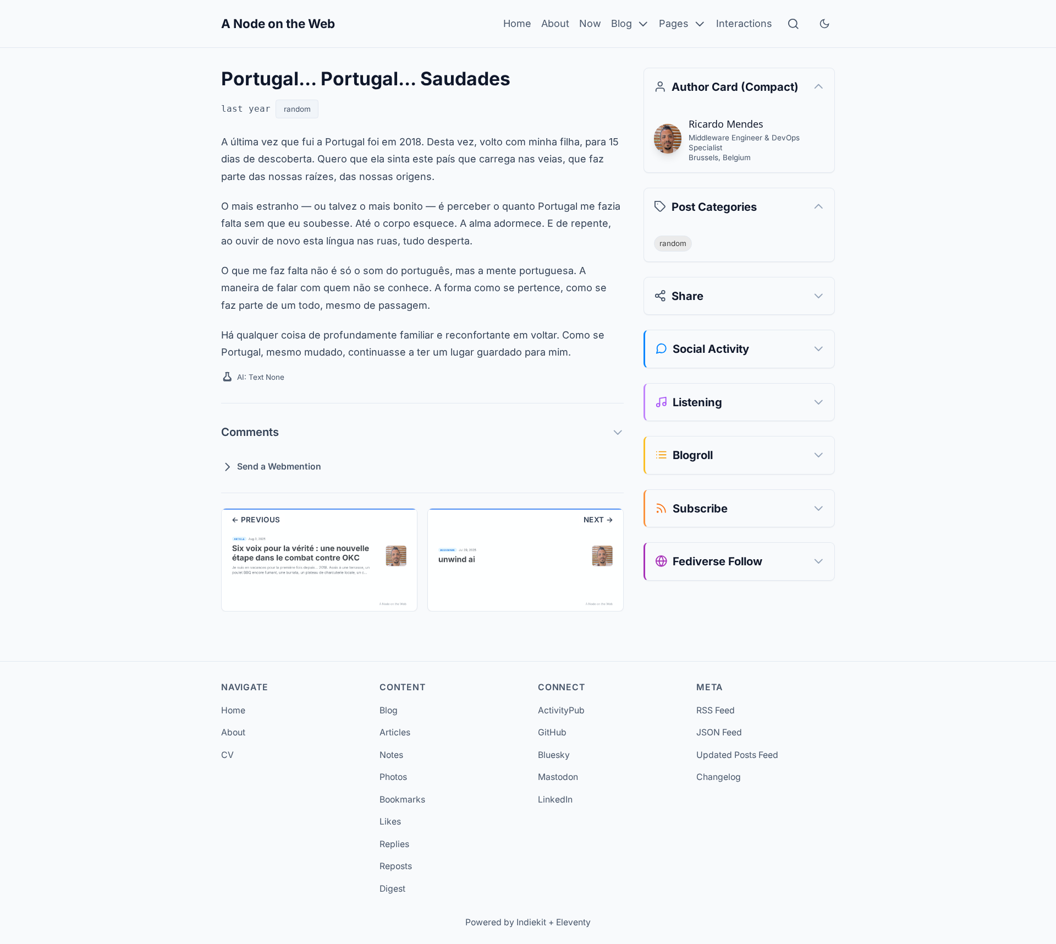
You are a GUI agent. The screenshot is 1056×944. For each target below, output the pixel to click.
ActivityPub (561, 710)
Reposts (396, 866)
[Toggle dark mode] (824, 23)
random (297, 109)
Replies (394, 844)
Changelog (718, 777)
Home (517, 23)
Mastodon (558, 777)
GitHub (552, 732)
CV (227, 755)
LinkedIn (555, 799)
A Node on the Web (278, 23)
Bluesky (554, 755)
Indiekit (531, 922)
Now (590, 23)
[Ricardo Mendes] (667, 139)
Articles (395, 732)
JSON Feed (719, 732)
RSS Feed (715, 710)
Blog (621, 23)
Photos (393, 777)
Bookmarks (402, 799)
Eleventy (573, 922)
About (555, 23)
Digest (392, 888)
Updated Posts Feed (737, 755)
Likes (390, 821)
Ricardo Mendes (726, 123)
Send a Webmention (279, 466)
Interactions (744, 23)
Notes (391, 755)
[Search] (793, 24)
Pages (674, 23)
